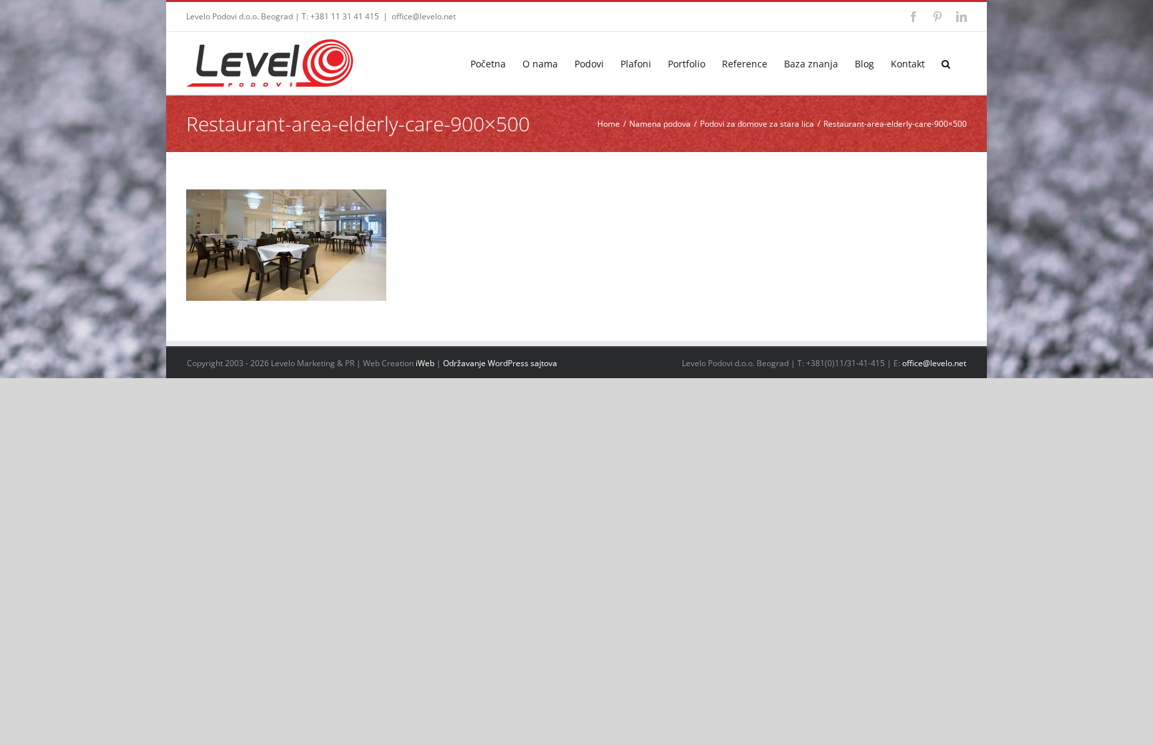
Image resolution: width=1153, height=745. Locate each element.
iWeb (425, 363)
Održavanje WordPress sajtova (500, 363)
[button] (945, 63)
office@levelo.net (424, 16)
